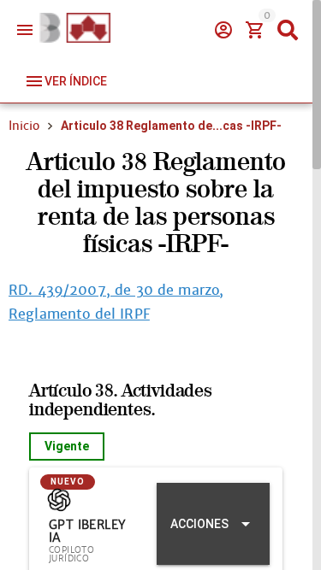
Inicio (24, 125)
